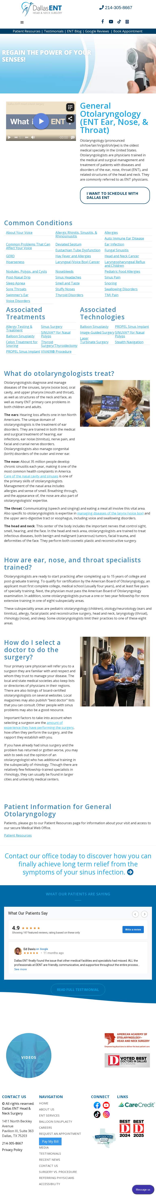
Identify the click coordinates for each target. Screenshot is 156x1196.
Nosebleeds (64, 271)
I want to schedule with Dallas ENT (112, 195)
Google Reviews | (98, 31)
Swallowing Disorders (121, 289)
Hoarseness (15, 262)
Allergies (111, 232)
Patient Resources (18, 835)
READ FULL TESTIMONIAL (78, 989)
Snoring (111, 283)
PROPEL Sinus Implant (23, 351)
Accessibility (49, 1184)
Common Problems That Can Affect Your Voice (28, 246)
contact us (48, 1166)
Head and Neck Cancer (122, 256)
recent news (49, 1159)
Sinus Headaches (68, 277)
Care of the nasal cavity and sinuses (31, 476)
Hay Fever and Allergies (73, 256)
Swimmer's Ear (17, 295)
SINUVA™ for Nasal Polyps (55, 334)
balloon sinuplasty (55, 1121)
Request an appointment (60, 1134)
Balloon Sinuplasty (20, 336)
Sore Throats (16, 289)
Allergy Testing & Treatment (19, 328)
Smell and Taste (67, 283)
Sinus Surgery (51, 326)
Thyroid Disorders (69, 295)
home (43, 1103)
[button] (22, 22)
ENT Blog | (75, 31)
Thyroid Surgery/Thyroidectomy (59, 344)
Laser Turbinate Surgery (94, 340)
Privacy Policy (12, 1150)
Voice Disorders (18, 301)
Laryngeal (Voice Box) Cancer (77, 262)
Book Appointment (128, 31)
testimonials (50, 1153)
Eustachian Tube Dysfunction (77, 250)
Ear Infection (114, 244)
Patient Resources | (28, 31)
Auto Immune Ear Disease (124, 238)
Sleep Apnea (15, 283)
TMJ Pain (111, 295)
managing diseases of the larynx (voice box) (110, 513)
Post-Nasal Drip (18, 277)
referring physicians (56, 1178)
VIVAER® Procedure (56, 351)
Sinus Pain (112, 277)
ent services (49, 1115)
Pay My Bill (50, 1141)
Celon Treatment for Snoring (22, 344)
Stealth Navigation (129, 342)
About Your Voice (19, 232)
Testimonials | (54, 31)
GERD (10, 256)
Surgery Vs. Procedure (58, 1172)
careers (45, 1127)
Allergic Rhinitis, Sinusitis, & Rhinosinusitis (76, 234)
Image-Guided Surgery (97, 332)
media (44, 1147)
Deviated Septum (68, 244)
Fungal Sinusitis (117, 250)
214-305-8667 (12, 1143)
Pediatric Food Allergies (122, 271)
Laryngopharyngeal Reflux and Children (125, 264)
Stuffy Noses (65, 289)
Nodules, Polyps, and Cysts (26, 271)
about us (46, 1109)
